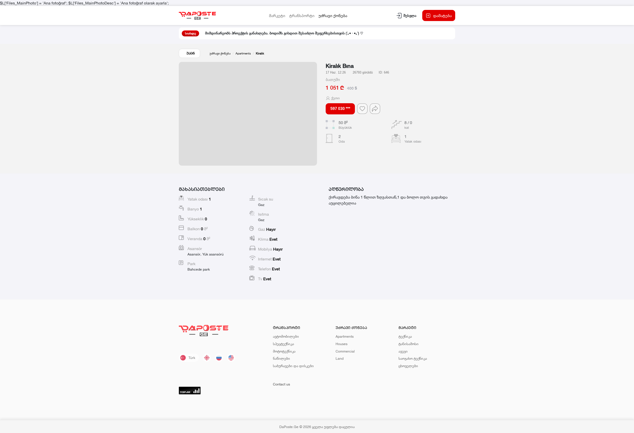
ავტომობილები (286, 336)
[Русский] (219, 358)
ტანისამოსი (408, 344)
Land (339, 358)
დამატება (442, 15)
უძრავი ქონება (332, 15)
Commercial (345, 351)
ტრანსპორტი (302, 15)
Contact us (281, 384)
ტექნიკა (405, 336)
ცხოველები (408, 366)
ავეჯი (403, 351)
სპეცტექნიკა (283, 344)
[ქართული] (207, 358)
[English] (231, 358)
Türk (191, 358)
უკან (190, 53)
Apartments (243, 53)
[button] (248, 114)
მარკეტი (277, 15)
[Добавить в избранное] (362, 108)
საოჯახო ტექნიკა (412, 358)
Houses (341, 344)
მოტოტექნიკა (284, 351)
